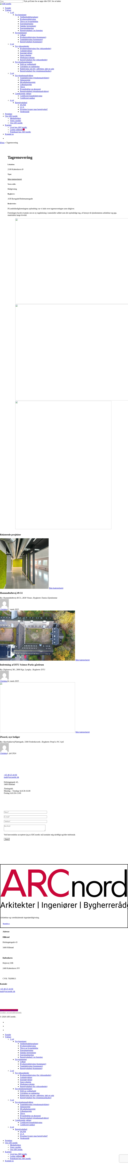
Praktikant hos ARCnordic (20, 1158)
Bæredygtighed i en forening (31, 1057)
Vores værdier (15, 1147)
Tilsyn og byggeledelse (29, 1048)
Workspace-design (27, 1084)
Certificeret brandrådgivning (31, 1122)
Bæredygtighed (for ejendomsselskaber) (35, 1098)
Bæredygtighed (21, 1129)
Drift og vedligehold (28, 1091)
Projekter (8, 1140)
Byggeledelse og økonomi (30, 1116)
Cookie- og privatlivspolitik (11, 1013)
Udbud (23, 1062)
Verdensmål (24, 1138)
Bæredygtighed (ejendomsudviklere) (34, 1118)
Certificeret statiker (27, 1125)
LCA (22, 1134)
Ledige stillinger (16, 1156)
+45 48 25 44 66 (10, 775)
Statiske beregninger (28, 1053)
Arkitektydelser (26, 1077)
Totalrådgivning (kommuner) (31, 1066)
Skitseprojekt (25, 1107)
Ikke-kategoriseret (15, 179)
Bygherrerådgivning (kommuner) (33, 1064)
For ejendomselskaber (23, 1089)
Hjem (2, 143)
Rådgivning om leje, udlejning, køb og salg (37, 1095)
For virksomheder (22, 1073)
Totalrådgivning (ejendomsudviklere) (34, 1104)
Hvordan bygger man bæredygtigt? (34, 1136)
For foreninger (20, 1041)
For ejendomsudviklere (24, 1102)
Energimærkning (26, 1050)
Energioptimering (27, 1055)
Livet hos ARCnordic (18, 1154)
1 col (12, 1039)
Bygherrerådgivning (28, 1046)
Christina (3, 609)
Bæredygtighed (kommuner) (31, 1068)
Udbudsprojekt (26, 1111)
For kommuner (21, 1059)
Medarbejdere (15, 1145)
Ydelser (8, 1037)
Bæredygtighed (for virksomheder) (33, 1086)
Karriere (8, 1152)
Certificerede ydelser (23, 1120)
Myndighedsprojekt (27, 1109)
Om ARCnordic (11, 1143)
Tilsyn (22, 1113)
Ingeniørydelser (26, 1080)
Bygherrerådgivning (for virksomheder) (35, 1075)
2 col (12, 1071)
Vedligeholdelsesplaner (29, 1044)
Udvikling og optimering (30, 1093)
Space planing (25, 1082)
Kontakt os (9, 1161)
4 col (12, 1127)
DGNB (23, 1131)
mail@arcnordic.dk (11, 777)
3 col (12, 1100)
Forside (8, 1035)
